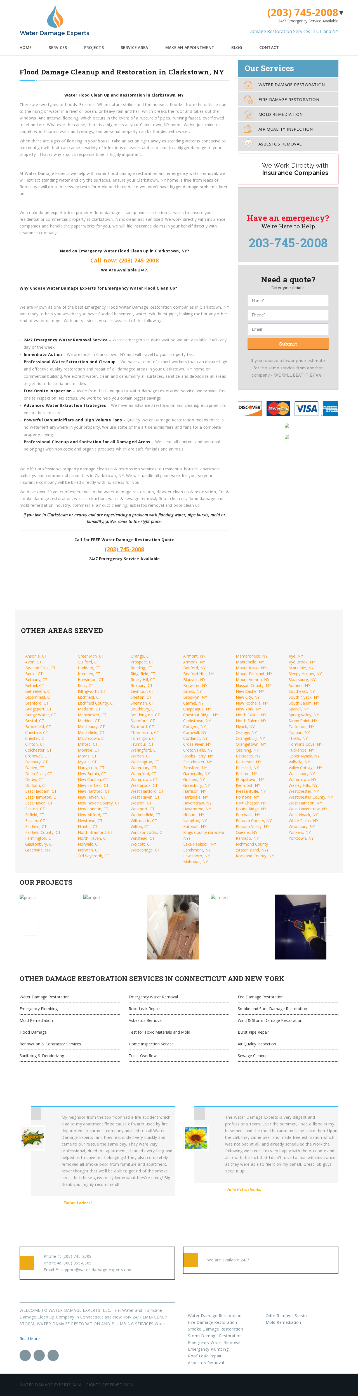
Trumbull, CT (142, 744)
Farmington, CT (39, 838)
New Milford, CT (92, 814)
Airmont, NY (194, 656)
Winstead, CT (143, 838)
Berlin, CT (34, 673)
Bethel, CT (34, 685)
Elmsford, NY (195, 767)
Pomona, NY (247, 797)
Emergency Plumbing (39, 1008)
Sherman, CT (142, 703)
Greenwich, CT (91, 656)
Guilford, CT (88, 662)
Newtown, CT (90, 820)
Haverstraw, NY (197, 803)
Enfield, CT (34, 814)
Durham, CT (36, 785)
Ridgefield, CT (143, 673)
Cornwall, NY (194, 732)
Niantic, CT (88, 826)
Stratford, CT (142, 726)
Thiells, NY (298, 738)
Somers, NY (299, 685)
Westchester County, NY (311, 797)
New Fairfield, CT (93, 785)
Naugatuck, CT (91, 767)
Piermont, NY (248, 785)
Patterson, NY (248, 761)
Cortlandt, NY (195, 738)
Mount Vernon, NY (252, 679)
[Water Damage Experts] (54, 20)
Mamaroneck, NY (251, 656)
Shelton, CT (141, 697)
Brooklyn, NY (195, 697)
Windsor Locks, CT (147, 832)
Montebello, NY (250, 662)
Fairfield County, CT (43, 832)
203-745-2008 (288, 242)
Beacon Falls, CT (40, 667)
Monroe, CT (89, 750)
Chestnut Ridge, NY (200, 714)
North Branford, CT (95, 832)
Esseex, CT (35, 820)
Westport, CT (143, 808)
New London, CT (93, 808)
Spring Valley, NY (304, 714)
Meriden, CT (89, 720)
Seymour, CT (142, 691)
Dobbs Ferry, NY (198, 756)
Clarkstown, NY (197, 720)
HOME (26, 47)
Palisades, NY (248, 756)
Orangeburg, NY (250, 738)
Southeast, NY (302, 691)
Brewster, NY (195, 685)
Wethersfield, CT (146, 814)
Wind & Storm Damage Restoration (270, 1020)
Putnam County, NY (254, 820)
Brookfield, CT (38, 726)
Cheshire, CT (36, 732)
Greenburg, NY (196, 785)
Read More (30, 1338)
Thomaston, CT (145, 732)
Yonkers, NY (300, 832)
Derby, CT (34, 779)
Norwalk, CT (89, 844)
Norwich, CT (89, 850)
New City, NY (248, 697)
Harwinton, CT (91, 679)
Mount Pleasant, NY (254, 673)
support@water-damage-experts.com (96, 1269)
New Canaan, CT (93, 779)
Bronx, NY (192, 691)
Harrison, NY (194, 791)
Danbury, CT (36, 761)
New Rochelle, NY (252, 703)
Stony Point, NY (303, 720)
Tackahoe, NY (301, 726)
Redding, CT (141, 667)
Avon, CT (33, 662)
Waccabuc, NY (302, 773)
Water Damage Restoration (291, 84)
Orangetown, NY (251, 744)
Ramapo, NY (247, 838)
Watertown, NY (302, 779)
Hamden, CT (89, 673)
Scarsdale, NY (301, 667)
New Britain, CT (92, 773)
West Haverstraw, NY (308, 808)
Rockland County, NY (255, 855)
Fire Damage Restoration (288, 99)
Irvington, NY (195, 820)
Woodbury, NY (302, 826)
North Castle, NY (251, 714)
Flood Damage (33, 1032)
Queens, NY (246, 832)
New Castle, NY (250, 691)
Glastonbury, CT (39, 844)
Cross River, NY (197, 744)
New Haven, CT (92, 797)
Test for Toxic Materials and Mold (159, 1032)
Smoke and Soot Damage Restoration (272, 1008)
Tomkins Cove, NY (305, 744)
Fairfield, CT (36, 826)
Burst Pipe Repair (253, 1032)
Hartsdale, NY (195, 797)
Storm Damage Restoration (215, 1335)
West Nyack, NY (303, 814)
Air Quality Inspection (285, 129)
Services (58, 47)
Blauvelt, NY (194, 679)
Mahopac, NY (195, 861)
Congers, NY (194, 726)
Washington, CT (145, 761)
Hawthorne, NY (197, 808)
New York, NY (248, 709)
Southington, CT (145, 714)
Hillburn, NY (193, 814)
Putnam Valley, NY (252, 826)
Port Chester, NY (251, 803)
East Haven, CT (39, 803)
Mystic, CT (87, 761)
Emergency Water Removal (153, 997)
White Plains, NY (303, 820)
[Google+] (53, 1355)
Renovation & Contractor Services (50, 1044)
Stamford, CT (143, 720)
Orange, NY (246, 732)
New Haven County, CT (99, 803)
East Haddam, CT (41, 791)
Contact (269, 47)
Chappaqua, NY (197, 709)
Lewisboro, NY (196, 855)
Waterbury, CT (144, 767)
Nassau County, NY (253, 685)
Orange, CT (141, 656)
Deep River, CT (38, 773)
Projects (94, 47)
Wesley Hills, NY (303, 785)
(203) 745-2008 (302, 13)
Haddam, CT (89, 667)
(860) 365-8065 (77, 1263)
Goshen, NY (194, 779)
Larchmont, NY (197, 850)
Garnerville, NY (196, 773)
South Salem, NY (304, 703)
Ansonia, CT (36, 656)
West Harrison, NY (305, 803)
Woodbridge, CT (145, 850)
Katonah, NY (194, 826)
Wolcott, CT (141, 844)
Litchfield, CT (89, 697)
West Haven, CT (145, 797)
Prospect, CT (142, 662)
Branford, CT (37, 703)
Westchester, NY (304, 791)
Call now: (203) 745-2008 (124, 260)
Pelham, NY (246, 773)
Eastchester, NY (197, 761)
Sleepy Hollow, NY (305, 673)
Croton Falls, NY (198, 750)
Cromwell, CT (37, 756)
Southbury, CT (143, 709)
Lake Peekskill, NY (199, 844)
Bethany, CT (36, 679)
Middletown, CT (92, 738)
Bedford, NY (194, 667)
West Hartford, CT (147, 791)
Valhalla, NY (299, 761)
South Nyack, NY (304, 697)
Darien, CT (34, 767)
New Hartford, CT (94, 791)
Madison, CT (89, 709)
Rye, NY (296, 656)
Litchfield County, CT (96, 703)
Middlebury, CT (91, 726)
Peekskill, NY (247, 767)
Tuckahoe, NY (301, 750)
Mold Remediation (280, 114)
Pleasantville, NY (251, 791)
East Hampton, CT (41, 797)
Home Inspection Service (151, 1044)
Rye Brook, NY (302, 662)
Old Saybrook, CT (93, 855)
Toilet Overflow (143, 1055)
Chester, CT (35, 738)
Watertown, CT (144, 779)
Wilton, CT (140, 826)
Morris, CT (87, 756)
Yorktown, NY (301, 838)
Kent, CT (85, 685)
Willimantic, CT (144, 820)
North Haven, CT (93, 838)
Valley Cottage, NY (305, 767)
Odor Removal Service (287, 1315)
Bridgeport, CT (38, 709)
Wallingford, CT (144, 750)
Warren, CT (141, 756)
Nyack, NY (245, 726)
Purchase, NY (248, 814)
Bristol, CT (34, 720)
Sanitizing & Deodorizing (42, 1055)
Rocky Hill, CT (143, 679)
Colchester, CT (38, 750)
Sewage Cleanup (253, 1055)
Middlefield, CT (91, 732)
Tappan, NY (299, 732)
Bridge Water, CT (40, 714)
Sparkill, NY (299, 709)
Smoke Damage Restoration (215, 1329)
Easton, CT (35, 808)
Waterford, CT (143, 773)
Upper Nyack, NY (304, 756)
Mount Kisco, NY (251, 667)
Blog (236, 47)
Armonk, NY (194, 662)
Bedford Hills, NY (198, 673)
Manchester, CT (92, 714)
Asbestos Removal (280, 144)
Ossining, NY (247, 750)
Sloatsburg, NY (302, 679)
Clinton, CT (35, 744)
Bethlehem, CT (38, 691)
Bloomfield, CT (38, 697)
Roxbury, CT (142, 685)
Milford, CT (88, 744)
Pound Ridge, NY (251, 808)
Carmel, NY (193, 703)
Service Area (134, 47)
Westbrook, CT (144, 785)
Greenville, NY (37, 850)
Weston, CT (141, 803)
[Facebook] (25, 1355)
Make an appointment (190, 47)
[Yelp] (39, 1355)
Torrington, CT (144, 738)
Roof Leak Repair (144, 1008)
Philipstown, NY (250, 779)
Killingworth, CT (92, 691)
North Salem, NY (251, 720)
